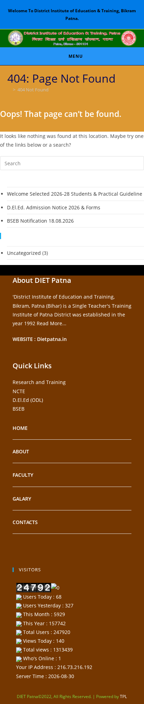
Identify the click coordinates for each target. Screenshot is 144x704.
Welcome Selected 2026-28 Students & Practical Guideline (74, 193)
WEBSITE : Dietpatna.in (40, 339)
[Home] (9, 89)
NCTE (19, 391)
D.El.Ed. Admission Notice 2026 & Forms (53, 207)
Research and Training (39, 382)
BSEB (18, 408)
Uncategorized (24, 253)
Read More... (51, 323)
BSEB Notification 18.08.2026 (40, 220)
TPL (123, 696)
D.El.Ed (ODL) (28, 400)
